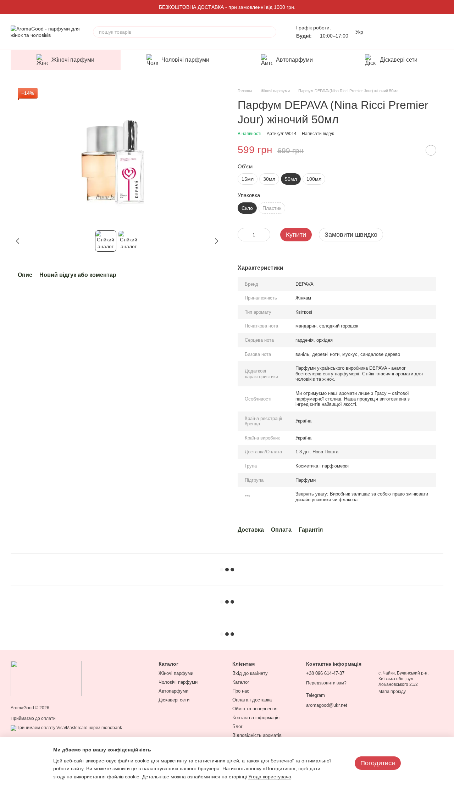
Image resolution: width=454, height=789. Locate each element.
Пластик (271, 208)
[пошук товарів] (270, 32)
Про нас (240, 691)
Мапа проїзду (392, 691)
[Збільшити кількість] (265, 234)
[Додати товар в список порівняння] (413, 150)
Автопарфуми (294, 60)
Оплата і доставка (252, 700)
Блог (237, 726)
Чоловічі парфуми (185, 60)
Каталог (240, 682)
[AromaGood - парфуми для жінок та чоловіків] (46, 678)
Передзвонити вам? (326, 683)
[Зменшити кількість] (243, 234)
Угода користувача (269, 776)
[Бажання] (400, 32)
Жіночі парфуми (72, 60)
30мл (269, 179)
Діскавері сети (398, 60)
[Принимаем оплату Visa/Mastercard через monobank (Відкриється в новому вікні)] (66, 727)
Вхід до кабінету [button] (250, 673)
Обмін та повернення (254, 708)
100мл (313, 179)
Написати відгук (318, 133)
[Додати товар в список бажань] (431, 150)
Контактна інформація (255, 717)
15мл (248, 179)
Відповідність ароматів (257, 735)
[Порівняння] (382, 32)
